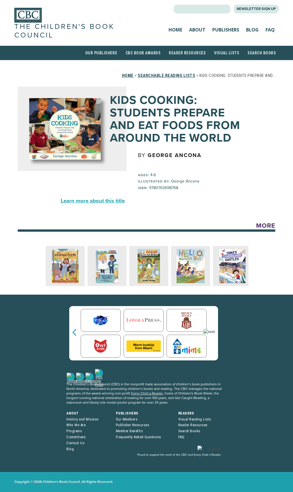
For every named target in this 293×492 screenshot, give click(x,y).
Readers (186, 413)
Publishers (225, 30)
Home (175, 30)
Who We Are (76, 425)
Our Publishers (101, 53)
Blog (252, 30)
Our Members (127, 419)
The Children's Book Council (64, 30)
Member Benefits (129, 431)
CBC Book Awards (143, 53)
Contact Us (75, 443)
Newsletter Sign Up (256, 9)
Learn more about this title (93, 201)
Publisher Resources (132, 425)
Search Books (262, 53)
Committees (76, 437)
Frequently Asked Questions (138, 437)
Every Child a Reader (147, 393)
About (197, 30)
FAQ (270, 30)
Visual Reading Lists (194, 419)
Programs (74, 431)
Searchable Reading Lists (166, 75)
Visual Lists (226, 53)
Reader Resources (187, 53)
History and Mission (82, 419)
